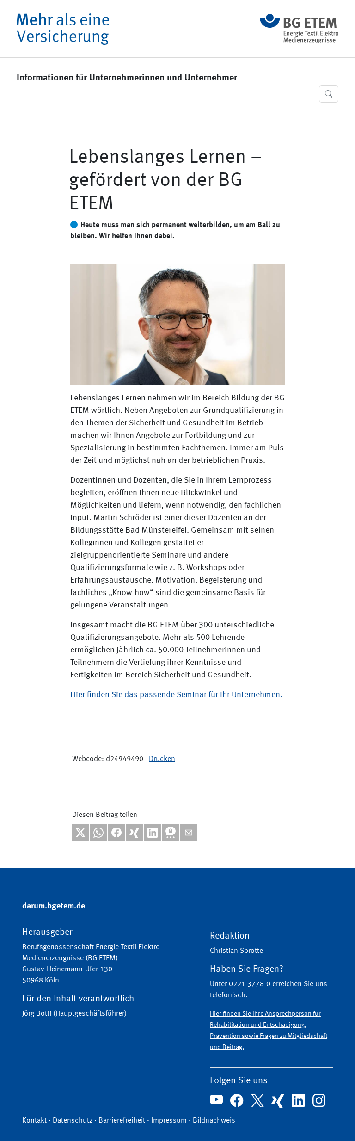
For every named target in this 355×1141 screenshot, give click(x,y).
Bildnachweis (214, 1120)
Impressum (169, 1120)
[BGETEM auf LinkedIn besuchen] (298, 1100)
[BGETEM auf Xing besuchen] (277, 1100)
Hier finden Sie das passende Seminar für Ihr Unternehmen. (176, 695)
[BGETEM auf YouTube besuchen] (216, 1099)
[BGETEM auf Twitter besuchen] (257, 1100)
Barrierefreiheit (121, 1120)
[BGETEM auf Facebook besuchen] (236, 1100)
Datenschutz (72, 1120)
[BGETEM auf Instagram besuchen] (318, 1100)
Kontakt (34, 1120)
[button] (328, 94)
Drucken (162, 759)
